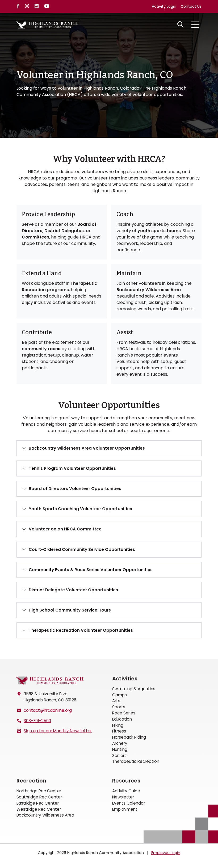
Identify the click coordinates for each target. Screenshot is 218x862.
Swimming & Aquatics (133, 689)
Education (122, 719)
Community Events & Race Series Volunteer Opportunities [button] (91, 569)
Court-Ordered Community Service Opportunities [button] (82, 549)
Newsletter (123, 797)
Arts (116, 701)
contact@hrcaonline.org (48, 710)
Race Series (123, 713)
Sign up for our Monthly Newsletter (58, 731)
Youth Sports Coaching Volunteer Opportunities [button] (80, 509)
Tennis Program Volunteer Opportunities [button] (72, 468)
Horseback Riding (129, 737)
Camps (119, 695)
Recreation (31, 780)
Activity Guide (126, 791)
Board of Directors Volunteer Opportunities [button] (75, 488)
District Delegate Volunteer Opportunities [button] (73, 590)
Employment (124, 809)
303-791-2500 (37, 720)
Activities (124, 678)
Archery (119, 743)
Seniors (119, 755)
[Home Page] (49, 680)
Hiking (117, 725)
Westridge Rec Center (38, 809)
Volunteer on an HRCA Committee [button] (65, 529)
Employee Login (165, 852)
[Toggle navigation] (195, 24)
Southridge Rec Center (39, 797)
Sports (118, 707)
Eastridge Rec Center (37, 803)
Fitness (119, 731)
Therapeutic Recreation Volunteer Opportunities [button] (81, 630)
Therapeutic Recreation (135, 761)
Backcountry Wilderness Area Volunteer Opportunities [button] (87, 448)
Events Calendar (128, 803)
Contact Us (191, 6)
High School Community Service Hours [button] (70, 610)
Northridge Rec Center (38, 791)
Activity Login (164, 6)
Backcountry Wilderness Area (45, 815)
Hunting (119, 749)
